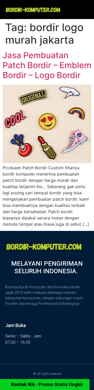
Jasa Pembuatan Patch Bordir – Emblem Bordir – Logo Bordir (47, 65)
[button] (80, 7)
